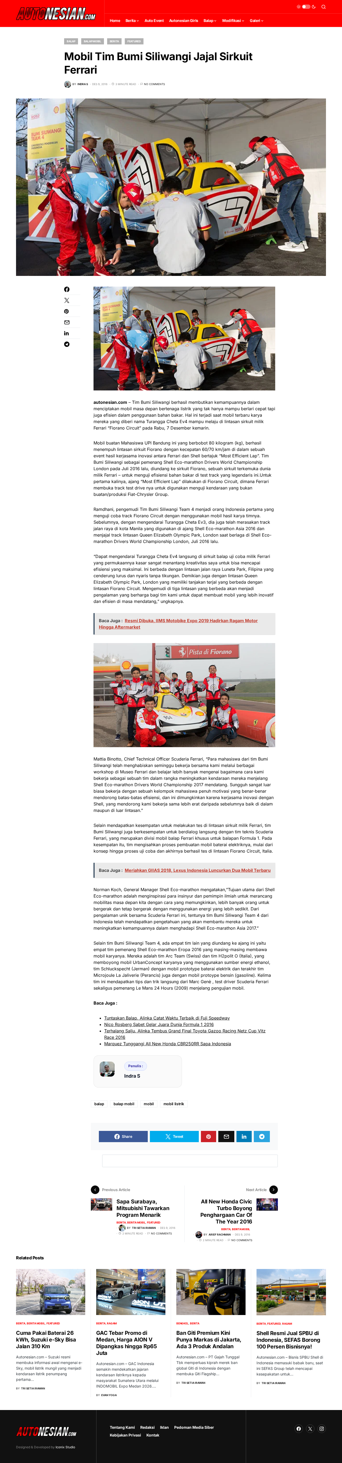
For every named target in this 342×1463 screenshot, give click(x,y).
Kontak (152, 1435)
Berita (114, 41)
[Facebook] (298, 1428)
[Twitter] (310, 1428)
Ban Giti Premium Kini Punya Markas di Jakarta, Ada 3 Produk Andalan (208, 1340)
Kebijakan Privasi (125, 1435)
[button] (306, 6)
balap (99, 1103)
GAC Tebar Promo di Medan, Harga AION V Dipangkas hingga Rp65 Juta (126, 1343)
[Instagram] (321, 1428)
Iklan (164, 1427)
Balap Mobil (92, 41)
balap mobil (124, 1103)
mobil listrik (174, 1103)
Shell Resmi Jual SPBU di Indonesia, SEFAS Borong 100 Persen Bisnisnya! (288, 1340)
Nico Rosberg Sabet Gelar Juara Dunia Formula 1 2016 (159, 1024)
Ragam (112, 1323)
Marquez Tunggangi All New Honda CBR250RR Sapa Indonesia (167, 1043)
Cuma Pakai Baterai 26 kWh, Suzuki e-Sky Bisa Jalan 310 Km (46, 1340)
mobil (149, 1103)
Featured (134, 41)
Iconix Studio (65, 1447)
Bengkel (182, 1323)
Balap (71, 41)
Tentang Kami (122, 1427)
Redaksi (147, 1427)
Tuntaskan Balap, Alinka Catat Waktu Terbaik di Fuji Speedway (167, 1018)
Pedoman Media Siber (194, 1427)
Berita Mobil (136, 1222)
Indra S (132, 1076)
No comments (154, 84)
